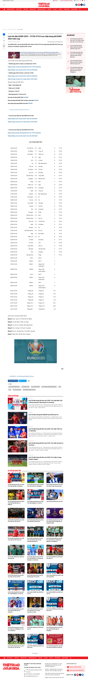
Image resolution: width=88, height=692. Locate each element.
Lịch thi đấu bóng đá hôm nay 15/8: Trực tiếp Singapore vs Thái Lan (35, 502)
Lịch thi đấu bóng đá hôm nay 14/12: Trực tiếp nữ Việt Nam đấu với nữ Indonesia (77, 40)
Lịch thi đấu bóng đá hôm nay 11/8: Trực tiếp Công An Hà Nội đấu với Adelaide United (54, 521)
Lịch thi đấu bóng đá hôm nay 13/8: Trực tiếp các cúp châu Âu (16, 520)
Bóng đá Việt (33, 9)
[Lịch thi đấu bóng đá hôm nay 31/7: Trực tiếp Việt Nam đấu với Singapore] (54, 620)
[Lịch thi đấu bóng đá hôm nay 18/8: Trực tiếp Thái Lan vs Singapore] (35, 478)
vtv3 (10, 389)
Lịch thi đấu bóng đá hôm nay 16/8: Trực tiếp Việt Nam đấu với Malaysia (16, 503)
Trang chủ (5, 29)
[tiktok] (81, 5)
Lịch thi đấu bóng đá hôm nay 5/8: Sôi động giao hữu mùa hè (35, 576)
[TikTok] (84, 0)
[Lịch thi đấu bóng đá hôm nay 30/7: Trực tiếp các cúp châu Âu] (16, 639)
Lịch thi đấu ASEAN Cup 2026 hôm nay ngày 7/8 (54, 557)
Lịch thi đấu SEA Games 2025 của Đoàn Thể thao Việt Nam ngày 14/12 (76, 47)
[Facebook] (80, 0)
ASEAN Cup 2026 (10, 9)
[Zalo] (84, 5)
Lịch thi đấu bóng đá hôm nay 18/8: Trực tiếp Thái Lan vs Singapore (35, 485)
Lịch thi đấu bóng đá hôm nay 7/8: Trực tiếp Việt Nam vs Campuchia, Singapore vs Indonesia (35, 558)
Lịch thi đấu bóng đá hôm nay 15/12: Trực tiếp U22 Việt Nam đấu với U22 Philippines (76, 70)
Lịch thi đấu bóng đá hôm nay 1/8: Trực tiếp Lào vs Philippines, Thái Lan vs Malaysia (16, 629)
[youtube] (79, 5)
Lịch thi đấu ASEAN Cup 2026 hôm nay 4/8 (35, 592)
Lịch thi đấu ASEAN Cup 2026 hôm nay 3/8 (54, 592)
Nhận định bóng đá (12, 29)
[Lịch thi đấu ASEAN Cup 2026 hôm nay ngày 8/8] (16, 550)
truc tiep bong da (17, 389)
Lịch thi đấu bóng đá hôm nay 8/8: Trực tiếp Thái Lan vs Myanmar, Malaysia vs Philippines (54, 540)
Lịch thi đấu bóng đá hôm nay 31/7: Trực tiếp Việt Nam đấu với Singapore (54, 629)
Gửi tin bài (77, 0)
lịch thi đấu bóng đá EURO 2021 (49, 386)
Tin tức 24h (19, 9)
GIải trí (60, 9)
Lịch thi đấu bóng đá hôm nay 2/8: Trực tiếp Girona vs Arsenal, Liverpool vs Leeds (35, 610)
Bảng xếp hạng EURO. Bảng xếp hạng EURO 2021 (19, 109)
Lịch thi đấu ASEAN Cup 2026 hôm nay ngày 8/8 (16, 557)
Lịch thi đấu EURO (35, 386)
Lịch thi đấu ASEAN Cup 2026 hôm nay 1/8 (35, 628)
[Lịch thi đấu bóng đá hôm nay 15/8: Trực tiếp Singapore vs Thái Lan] (35, 495)
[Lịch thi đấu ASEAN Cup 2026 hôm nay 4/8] (35, 585)
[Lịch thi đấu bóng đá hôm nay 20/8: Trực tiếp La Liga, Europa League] (17, 461)
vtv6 (60, 386)
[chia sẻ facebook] (4, 37)
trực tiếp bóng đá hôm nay (29, 389)
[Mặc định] (4, 46)
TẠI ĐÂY (26, 97)
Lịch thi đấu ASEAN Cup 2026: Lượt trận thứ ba (35, 646)
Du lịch (55, 9)
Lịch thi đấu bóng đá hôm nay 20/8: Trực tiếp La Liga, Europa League (45, 458)
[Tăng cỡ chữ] (4, 44)
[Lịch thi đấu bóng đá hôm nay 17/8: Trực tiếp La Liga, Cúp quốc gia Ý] (54, 478)
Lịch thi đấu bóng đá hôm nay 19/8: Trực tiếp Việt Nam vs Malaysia (16, 485)
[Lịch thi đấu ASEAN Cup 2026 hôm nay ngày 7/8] (54, 550)
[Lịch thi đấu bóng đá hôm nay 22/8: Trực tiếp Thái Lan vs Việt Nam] (17, 432)
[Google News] (55, 42)
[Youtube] (82, 0)
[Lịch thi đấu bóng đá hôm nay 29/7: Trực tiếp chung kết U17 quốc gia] (54, 639)
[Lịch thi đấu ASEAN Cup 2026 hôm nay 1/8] (35, 620)
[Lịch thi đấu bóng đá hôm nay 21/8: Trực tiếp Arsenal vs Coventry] (17, 446)
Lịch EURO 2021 (25, 386)
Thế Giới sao (67, 9)
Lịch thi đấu (20, 29)
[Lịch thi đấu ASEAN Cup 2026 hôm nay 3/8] (54, 585)
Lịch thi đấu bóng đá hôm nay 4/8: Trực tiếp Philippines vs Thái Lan (16, 592)
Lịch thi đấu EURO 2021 (14, 386)
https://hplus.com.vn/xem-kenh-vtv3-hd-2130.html (22, 70)
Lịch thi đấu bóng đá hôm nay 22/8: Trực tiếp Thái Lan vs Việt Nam (45, 430)
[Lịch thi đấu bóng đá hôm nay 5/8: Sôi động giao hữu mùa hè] (35, 568)
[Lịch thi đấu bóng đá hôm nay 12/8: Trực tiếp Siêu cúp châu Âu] (35, 513)
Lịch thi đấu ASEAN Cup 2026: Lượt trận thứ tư (54, 609)
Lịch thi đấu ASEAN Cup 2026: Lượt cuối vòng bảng (54, 576)
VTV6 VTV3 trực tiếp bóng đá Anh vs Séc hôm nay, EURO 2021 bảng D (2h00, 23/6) (39, 52)
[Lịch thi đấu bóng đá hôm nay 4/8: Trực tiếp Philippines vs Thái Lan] (16, 585)
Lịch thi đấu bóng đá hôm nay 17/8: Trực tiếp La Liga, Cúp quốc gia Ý (54, 485)
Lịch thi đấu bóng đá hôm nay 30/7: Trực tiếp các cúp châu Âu (16, 646)
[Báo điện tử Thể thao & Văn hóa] (44, 5)
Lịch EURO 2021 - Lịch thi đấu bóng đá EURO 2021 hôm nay (22, 376)
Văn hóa (49, 9)
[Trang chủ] (4, 9)
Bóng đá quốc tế (42, 9)
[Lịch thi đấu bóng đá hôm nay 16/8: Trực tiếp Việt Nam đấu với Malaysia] (16, 495)
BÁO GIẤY (56, 0)
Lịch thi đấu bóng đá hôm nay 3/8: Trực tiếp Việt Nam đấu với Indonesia (16, 610)
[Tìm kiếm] (4, 5)
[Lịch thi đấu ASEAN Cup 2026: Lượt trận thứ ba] (35, 639)
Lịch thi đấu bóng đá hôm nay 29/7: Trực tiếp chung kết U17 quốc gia (54, 646)
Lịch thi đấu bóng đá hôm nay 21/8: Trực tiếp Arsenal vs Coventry (45, 444)
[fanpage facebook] (76, 5)
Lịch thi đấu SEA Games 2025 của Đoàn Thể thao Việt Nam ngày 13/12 (76, 62)
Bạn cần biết (74, 9)
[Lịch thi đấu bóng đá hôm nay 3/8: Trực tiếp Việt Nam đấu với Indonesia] (16, 602)
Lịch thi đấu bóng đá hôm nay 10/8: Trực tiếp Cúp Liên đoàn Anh (16, 539)
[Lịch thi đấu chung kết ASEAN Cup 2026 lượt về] (17, 418)
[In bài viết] (4, 40)
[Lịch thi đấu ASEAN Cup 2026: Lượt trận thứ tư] (54, 602)
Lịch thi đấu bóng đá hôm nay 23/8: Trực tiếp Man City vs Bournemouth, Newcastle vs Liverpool (45, 401)
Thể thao (26, 9)
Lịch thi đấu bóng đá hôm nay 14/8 (54, 501)
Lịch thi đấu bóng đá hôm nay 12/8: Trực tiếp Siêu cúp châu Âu (35, 520)
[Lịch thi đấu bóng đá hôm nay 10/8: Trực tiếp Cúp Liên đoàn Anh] (16, 531)
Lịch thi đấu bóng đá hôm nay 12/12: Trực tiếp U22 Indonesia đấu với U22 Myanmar (76, 55)
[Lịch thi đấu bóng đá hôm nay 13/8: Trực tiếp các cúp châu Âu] (16, 513)
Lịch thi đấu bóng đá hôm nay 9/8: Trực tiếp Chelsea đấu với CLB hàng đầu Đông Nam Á (35, 540)
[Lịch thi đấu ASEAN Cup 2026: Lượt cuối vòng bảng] (54, 568)
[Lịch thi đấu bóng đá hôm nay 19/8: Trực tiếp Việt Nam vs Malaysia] (16, 478)
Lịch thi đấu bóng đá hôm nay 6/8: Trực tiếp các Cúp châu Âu (16, 576)
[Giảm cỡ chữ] (4, 49)
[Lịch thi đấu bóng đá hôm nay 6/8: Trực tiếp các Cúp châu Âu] (16, 568)
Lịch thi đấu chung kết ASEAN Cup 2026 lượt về (43, 414)
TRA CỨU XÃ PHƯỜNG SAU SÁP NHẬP (66, 0)
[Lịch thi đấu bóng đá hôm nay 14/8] (54, 495)
